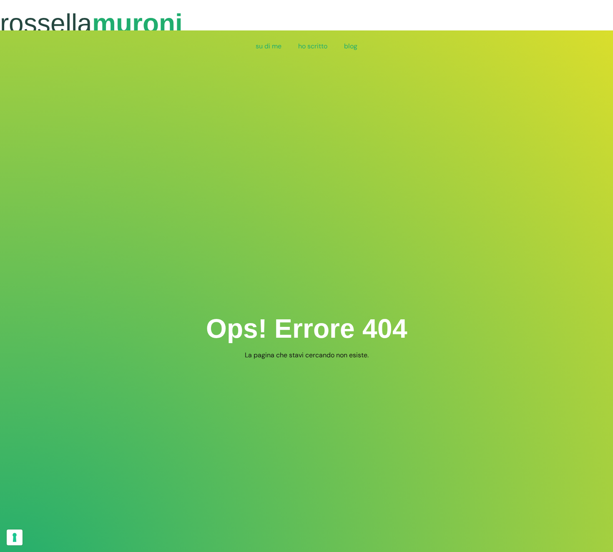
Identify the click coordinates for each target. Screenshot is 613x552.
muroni (91, 23)
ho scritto (312, 46)
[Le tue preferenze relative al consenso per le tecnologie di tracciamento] (15, 537)
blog (350, 46)
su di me (268, 46)
